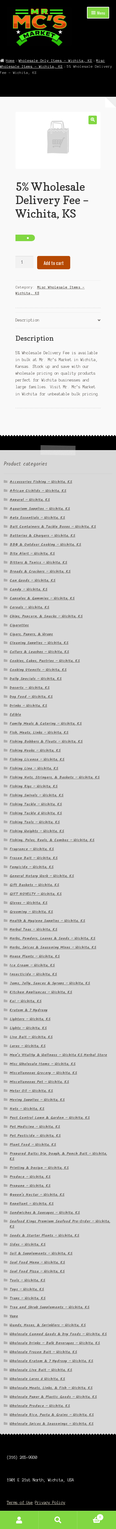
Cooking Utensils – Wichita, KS (38, 670)
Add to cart (54, 262)
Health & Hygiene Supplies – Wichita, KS (47, 921)
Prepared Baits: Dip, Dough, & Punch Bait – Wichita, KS (58, 1156)
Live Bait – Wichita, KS (31, 1037)
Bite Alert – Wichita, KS (32, 553)
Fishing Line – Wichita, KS (34, 768)
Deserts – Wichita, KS (29, 688)
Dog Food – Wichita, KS (31, 697)
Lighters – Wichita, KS (30, 1019)
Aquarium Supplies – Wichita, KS (40, 509)
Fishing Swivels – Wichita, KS (36, 795)
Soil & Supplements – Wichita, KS (41, 1253)
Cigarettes (19, 625)
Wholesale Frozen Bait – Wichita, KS (43, 1352)
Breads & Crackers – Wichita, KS (40, 571)
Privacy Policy (50, 1503)
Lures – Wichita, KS (27, 1046)
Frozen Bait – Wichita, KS (34, 858)
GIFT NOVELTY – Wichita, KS (36, 894)
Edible (15, 715)
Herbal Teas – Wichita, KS (33, 929)
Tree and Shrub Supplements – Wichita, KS (49, 1307)
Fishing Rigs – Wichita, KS (34, 786)
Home (10, 60)
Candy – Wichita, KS (28, 589)
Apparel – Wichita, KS (30, 500)
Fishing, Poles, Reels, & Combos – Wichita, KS (52, 840)
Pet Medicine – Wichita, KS (35, 1127)
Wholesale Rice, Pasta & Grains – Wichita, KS (52, 1415)
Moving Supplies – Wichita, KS (37, 1100)
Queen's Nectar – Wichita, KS (37, 1195)
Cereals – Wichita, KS (29, 607)
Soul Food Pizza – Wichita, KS (37, 1271)
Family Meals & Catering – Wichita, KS (46, 723)
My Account (19, 1520)
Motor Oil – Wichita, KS (31, 1091)
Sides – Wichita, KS (27, 1244)
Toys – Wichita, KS (27, 1289)
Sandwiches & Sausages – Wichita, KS (45, 1213)
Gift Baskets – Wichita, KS (34, 885)
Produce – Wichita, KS (30, 1177)
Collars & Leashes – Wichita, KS (39, 652)
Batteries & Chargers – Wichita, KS (42, 536)
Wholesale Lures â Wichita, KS (37, 1379)
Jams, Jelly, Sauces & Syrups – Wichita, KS (50, 983)
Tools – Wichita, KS (27, 1280)
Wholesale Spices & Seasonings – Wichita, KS (51, 1424)
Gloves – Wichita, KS (28, 903)
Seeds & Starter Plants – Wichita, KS (44, 1235)
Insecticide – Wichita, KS (33, 974)
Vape (14, 1316)
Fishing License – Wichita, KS (37, 759)
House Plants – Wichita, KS (35, 956)
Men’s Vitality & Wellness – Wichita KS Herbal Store (58, 1055)
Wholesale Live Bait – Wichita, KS (41, 1370)
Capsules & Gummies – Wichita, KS (42, 598)
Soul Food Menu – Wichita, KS (37, 1262)
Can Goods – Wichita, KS (32, 580)
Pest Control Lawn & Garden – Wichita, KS (50, 1118)
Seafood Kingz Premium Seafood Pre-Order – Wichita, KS (60, 1223)
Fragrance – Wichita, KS (32, 849)
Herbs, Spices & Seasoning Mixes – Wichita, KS (53, 947)
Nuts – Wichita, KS (27, 1109)
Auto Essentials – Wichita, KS (37, 518)
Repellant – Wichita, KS (32, 1204)
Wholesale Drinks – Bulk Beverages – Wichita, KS (55, 1343)
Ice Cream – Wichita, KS (32, 965)
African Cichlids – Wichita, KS (38, 491)
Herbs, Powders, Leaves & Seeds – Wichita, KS (52, 938)
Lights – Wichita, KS (28, 1028)
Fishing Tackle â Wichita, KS (36, 813)
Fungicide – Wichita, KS (32, 867)
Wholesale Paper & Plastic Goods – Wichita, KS (53, 1397)
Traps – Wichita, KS (27, 1298)
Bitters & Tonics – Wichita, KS (38, 562)
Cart (89, 1515)
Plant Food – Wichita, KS (33, 1145)
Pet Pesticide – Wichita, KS (35, 1136)
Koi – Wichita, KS (25, 1001)
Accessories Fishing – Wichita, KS (41, 482)
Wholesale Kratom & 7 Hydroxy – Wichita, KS (51, 1361)
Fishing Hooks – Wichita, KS (35, 750)
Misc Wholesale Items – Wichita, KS (42, 1064)
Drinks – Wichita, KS (28, 706)
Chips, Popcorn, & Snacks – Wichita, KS (46, 616)
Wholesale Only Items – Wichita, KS (55, 60)
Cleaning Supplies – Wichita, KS (39, 643)
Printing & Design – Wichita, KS (39, 1168)
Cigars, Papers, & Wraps (31, 634)
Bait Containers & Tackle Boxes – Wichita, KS (53, 527)
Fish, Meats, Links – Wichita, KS (39, 732)
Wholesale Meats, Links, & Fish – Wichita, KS (51, 1388)
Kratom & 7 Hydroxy (29, 1010)
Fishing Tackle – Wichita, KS (36, 804)
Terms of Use (20, 1503)
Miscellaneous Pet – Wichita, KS (39, 1082)
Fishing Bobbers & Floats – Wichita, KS (46, 741)
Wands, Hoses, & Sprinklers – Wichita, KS (48, 1325)
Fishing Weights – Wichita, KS (37, 831)
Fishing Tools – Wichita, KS (35, 822)
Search (58, 1520)
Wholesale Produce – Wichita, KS (40, 1406)
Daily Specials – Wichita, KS (36, 679)
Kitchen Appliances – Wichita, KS (41, 992)
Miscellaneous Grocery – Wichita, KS (43, 1073)
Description (27, 320)
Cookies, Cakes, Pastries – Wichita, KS (45, 661)
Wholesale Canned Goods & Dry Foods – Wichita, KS (58, 1334)
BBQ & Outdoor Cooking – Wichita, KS (45, 544)
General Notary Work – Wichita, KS (42, 876)
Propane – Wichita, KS (30, 1186)
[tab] (58, 320)
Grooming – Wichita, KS (31, 912)
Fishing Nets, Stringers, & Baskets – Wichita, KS (55, 777)
